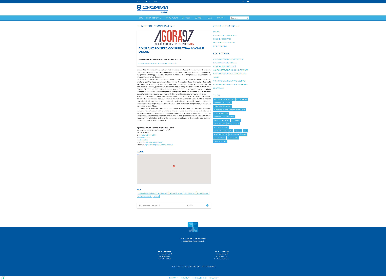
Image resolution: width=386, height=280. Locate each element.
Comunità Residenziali (144, 196)
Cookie (184, 278)
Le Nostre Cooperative (224, 43)
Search (248, 18)
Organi (216, 32)
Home (140, 18)
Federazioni (172, 18)
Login (155, 2)
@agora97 (144, 140)
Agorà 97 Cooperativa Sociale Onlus (159, 145)
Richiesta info (220, 46)
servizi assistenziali (202, 193)
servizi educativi (163, 193)
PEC (138, 2)
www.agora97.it (144, 137)
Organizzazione (153, 18)
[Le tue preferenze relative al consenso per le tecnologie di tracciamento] (3, 278)
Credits (213, 278)
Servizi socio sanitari (176, 193)
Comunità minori (189, 193)
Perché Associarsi (222, 39)
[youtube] (248, 2)
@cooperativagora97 (154, 142)
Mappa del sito (199, 278)
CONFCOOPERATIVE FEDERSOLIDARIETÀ (158, 63)
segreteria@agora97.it (147, 135)
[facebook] (243, 2)
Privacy (172, 278)
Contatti (221, 18)
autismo (156, 196)
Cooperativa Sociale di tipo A (147, 193)
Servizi (198, 18)
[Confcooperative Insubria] (152, 9)
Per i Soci (185, 18)
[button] (162, 18)
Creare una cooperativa (225, 35)
